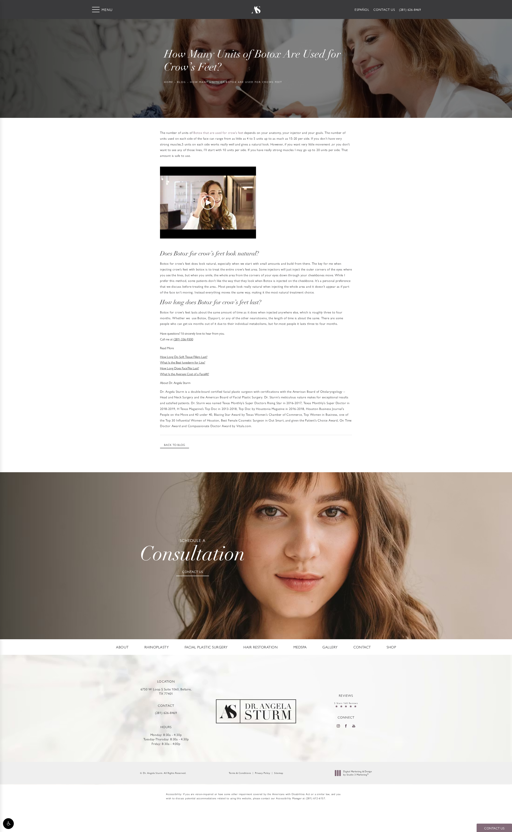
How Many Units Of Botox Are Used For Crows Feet (236, 82)
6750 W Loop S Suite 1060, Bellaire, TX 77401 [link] (166, 691)
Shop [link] (391, 647)
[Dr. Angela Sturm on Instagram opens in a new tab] (338, 726)
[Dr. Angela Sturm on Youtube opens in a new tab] (354, 726)
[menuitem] (122, 647)
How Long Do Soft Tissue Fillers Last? (183, 356)
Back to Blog (174, 445)
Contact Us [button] (494, 828)
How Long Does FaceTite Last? (179, 368)
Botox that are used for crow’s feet (218, 132)
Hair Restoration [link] (260, 647)
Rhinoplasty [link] (156, 647)
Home (168, 82)
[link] (410, 9)
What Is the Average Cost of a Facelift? (184, 374)
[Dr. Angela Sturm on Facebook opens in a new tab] (346, 726)
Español (362, 9)
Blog (181, 82)
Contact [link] (362, 647)
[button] (8, 823)
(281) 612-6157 (315, 798)
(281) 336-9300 (183, 339)
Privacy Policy (262, 773)
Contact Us (384, 9)
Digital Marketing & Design (357, 773)
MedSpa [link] (300, 647)
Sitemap (278, 773)
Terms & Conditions (240, 773)
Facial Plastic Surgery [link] (206, 647)
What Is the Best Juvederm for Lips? (182, 362)
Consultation (192, 551)
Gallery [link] (330, 647)
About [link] (122, 647)
